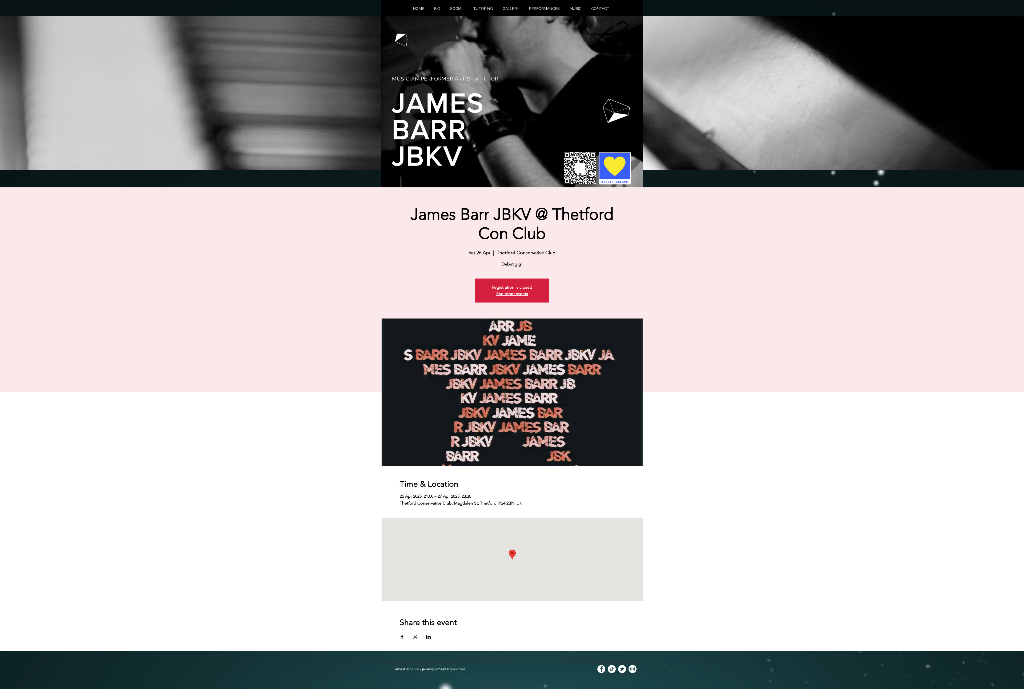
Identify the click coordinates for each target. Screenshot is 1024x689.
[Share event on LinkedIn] (428, 637)
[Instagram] (633, 669)
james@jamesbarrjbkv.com (443, 669)
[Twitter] (622, 669)
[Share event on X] (415, 637)
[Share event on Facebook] (402, 637)
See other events (512, 293)
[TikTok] (612, 669)
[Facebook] (601, 669)
